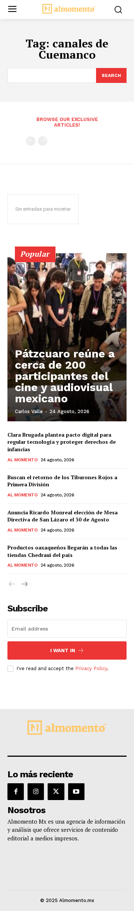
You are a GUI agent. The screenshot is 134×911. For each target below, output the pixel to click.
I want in (62, 650)
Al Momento (22, 459)
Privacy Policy (91, 668)
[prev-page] (30, 141)
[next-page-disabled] (42, 141)
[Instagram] (36, 791)
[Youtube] (76, 791)
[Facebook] (15, 791)
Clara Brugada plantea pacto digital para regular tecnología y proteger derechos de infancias (61, 442)
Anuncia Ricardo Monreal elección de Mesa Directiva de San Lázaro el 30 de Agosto (62, 516)
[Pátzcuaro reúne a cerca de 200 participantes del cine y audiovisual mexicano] (67, 337)
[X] (56, 791)
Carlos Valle (29, 411)
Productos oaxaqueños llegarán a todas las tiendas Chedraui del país (62, 551)
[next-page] (24, 584)
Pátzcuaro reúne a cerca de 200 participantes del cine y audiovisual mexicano (65, 376)
